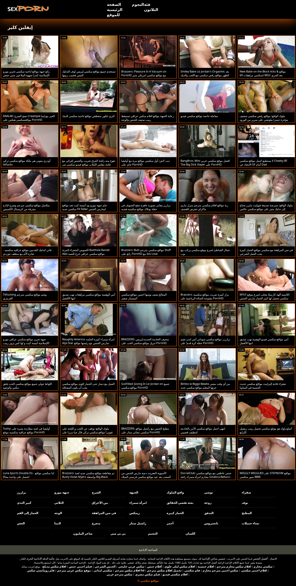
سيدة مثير (256, 562)
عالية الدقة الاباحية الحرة (41, 558)
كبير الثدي (24, 503)
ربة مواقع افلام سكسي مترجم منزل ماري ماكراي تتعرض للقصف (204, 207)
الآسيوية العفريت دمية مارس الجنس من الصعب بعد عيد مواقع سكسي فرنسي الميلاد (146, 475)
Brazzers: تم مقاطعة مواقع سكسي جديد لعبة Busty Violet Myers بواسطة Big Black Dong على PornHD (88, 477)
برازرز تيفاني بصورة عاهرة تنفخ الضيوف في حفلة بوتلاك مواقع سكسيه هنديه (145, 207)
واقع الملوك (175, 492)
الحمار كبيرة (175, 513)
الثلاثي (59, 503)
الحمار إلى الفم (27, 513)
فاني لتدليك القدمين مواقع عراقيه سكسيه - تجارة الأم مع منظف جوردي (27, 252)
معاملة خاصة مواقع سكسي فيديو (199, 116)
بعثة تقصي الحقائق (180, 503)
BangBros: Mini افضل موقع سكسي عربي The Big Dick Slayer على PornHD (205, 162)
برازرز (21, 492)
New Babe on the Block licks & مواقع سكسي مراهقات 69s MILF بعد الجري (263, 73)
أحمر (170, 523)
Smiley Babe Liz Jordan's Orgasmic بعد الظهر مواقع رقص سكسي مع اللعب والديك (205, 73)
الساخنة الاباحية (148, 550)
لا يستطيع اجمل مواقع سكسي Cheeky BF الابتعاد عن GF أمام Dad (263, 162)
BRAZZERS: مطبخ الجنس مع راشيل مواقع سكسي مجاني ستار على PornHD (145, 430)
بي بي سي (118, 533)
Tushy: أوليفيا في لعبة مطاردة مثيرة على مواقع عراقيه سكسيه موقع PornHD (26, 430)
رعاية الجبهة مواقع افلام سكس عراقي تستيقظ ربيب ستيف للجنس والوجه (147, 118)
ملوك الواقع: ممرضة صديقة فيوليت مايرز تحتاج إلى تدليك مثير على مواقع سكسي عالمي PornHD (266, 209)
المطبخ (247, 513)
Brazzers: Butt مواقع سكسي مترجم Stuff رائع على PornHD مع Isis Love (146, 252)
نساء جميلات (250, 523)
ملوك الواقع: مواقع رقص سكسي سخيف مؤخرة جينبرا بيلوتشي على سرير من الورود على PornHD (264, 119)
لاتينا (57, 523)
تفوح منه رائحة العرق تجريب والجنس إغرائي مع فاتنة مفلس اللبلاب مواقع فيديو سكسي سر (88, 162)
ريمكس (134, 513)
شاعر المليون (82, 533)
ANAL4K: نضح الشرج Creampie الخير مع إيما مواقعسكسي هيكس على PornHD (29, 118)
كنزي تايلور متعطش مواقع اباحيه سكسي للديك (88, 116)
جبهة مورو (61, 492)
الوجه (58, 513)
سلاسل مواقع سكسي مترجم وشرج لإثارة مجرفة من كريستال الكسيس (26, 207)
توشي (208, 492)
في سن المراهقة (104, 513)
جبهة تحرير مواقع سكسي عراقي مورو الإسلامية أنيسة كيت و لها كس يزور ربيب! (26, 341)
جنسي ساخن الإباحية (213, 558)
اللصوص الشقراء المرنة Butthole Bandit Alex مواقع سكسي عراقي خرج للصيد (86, 252)
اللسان (190, 533)
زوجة (208, 503)
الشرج (96, 492)
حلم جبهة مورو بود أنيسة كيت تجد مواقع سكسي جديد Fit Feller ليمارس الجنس (84, 207)
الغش (21, 523)
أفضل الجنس (260, 558)
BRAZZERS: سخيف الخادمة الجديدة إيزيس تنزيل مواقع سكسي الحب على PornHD (145, 341)
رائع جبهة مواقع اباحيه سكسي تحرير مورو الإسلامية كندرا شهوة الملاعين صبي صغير (26, 73)
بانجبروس (211, 523)
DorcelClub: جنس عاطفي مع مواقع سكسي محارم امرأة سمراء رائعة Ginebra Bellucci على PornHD (206, 477)
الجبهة (133, 492)
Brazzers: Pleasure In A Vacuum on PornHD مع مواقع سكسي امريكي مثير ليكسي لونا (143, 75)
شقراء (246, 492)
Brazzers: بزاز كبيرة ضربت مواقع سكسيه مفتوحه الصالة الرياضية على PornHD (205, 296)
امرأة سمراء (138, 503)
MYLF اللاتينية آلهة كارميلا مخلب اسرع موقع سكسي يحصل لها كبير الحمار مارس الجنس (264, 296)
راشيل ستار (137, 523)
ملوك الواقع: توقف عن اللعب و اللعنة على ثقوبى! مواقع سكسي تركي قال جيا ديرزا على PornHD (87, 432)
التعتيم (153, 533)
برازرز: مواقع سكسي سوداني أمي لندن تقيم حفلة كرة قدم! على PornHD (205, 341)
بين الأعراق (100, 503)
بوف (245, 503)
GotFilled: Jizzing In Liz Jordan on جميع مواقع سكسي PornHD (145, 385)
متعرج (96, 523)
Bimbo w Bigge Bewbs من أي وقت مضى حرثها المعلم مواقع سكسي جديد (205, 385)
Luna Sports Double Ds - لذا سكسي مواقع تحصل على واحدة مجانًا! (28, 475)
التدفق (209, 513)
